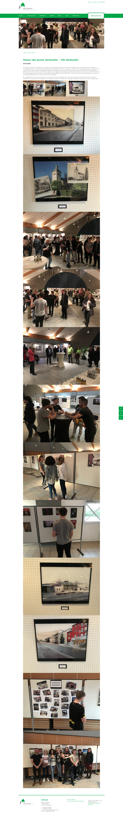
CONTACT (94, 1)
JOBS (66, 15)
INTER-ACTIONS (31, 15)
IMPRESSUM (102, 1)
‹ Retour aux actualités (29, 52)
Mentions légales (71, 799)
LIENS (89, 1)
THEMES (52, 15)
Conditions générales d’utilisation (75, 801)
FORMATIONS (75, 15)
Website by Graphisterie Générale (94, 804)
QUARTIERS (43, 15)
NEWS (59, 15)
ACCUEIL (21, 15)
